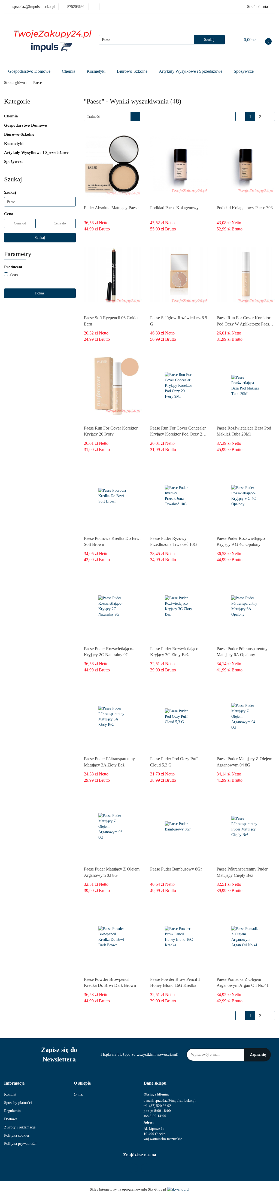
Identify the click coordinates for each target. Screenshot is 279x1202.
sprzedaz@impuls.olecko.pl (175, 1100)
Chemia (69, 71)
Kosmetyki (97, 71)
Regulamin (12, 1111)
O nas (78, 1095)
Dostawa (10, 1119)
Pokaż (39, 293)
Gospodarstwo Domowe (29, 71)
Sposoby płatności (18, 1103)
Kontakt (10, 1095)
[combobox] (112, 116)
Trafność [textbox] (93, 116)
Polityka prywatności (20, 1144)
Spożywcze (244, 71)
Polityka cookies (16, 1135)
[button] (14, 1083)
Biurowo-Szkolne (132, 71)
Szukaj (40, 238)
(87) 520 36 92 (160, 1106)
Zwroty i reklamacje (19, 1127)
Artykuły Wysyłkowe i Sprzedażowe (191, 71)
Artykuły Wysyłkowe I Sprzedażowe (37, 152)
